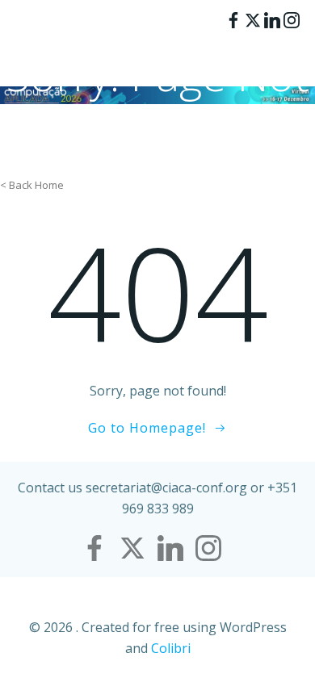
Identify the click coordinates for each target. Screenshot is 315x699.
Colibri (171, 648)
